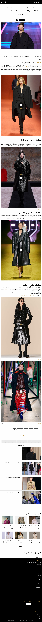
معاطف (36, 429)
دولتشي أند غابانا (19, 429)
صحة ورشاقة (39, 573)
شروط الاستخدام (38, 608)
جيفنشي (6, 289)
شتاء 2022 (31, 429)
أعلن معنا (39, 610)
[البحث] (5, 2)
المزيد (20, 546)
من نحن (40, 604)
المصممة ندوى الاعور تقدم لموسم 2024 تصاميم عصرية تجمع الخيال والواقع (7, 527)
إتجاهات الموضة (25, 7)
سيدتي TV (39, 618)
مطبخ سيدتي (39, 616)
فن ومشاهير (39, 579)
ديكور (40, 596)
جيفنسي (26, 429)
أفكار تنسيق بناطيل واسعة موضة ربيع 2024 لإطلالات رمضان (34, 541)
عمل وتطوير (39, 593)
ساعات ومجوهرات (38, 587)
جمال (40, 571)
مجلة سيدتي (39, 614)
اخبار (40, 589)
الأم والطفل (39, 581)
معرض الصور (39, 137)
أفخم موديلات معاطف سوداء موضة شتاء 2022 (29, 295)
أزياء (29, 7)
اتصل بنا (39, 606)
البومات (40, 600)
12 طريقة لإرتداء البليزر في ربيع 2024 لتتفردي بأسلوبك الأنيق (8, 541)
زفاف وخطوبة (39, 583)
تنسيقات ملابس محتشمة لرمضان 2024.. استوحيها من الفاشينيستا (21, 541)
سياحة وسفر (39, 591)
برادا (34, 218)
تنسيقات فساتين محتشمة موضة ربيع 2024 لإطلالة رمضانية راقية (34, 526)
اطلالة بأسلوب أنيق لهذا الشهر (22, 526)
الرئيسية (33, 7)
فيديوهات (39, 598)
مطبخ (40, 577)
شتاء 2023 (31, 58)
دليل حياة (39, 575)
